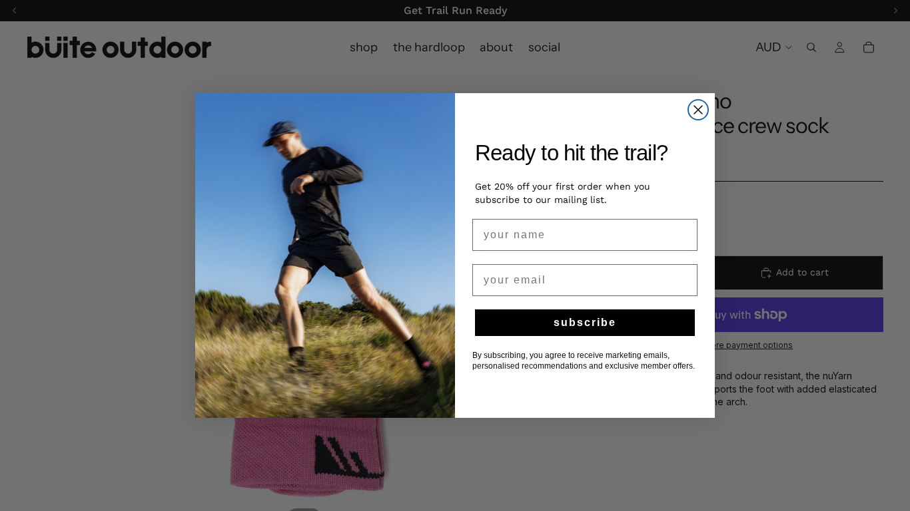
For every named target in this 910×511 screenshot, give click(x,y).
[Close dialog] (698, 110)
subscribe (585, 322)
